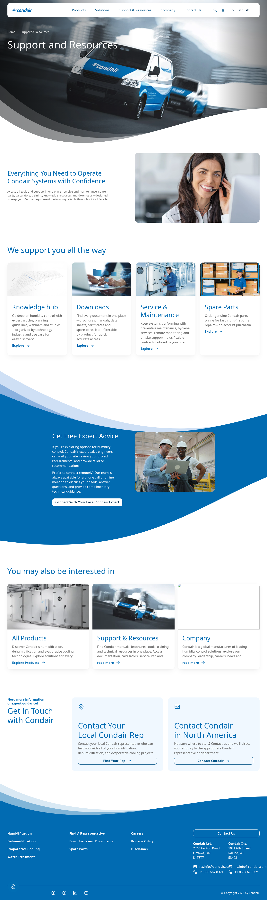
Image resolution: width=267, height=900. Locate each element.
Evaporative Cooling (23, 849)
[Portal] (215, 10)
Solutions (102, 10)
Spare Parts (78, 849)
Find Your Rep (114, 761)
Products (79, 10)
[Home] (22, 10)
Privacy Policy (142, 841)
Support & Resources (135, 10)
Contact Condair (211, 761)
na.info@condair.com (215, 866)
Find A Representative (87, 833)
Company (168, 10)
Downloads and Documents (91, 841)
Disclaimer (139, 849)
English (243, 10)
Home (11, 32)
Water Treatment (21, 857)
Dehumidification (21, 841)
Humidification (19, 833)
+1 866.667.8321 (211, 872)
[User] (223, 10)
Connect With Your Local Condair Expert (87, 502)
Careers (137, 833)
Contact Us (193, 10)
